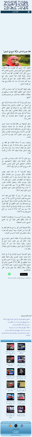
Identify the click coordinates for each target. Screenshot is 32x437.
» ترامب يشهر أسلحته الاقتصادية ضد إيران (21, 325)
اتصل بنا (16, 432)
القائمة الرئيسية (15, 12)
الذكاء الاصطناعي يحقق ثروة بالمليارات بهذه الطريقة (10, 416)
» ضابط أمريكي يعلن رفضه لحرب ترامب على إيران (19, 327)
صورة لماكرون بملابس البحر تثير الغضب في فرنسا (10, 403)
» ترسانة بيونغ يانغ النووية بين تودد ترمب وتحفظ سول (19, 322)
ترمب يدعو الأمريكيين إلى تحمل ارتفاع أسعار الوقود (10, 353)
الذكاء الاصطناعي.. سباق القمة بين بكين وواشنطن (21, 365)
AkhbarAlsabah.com (16, 435)
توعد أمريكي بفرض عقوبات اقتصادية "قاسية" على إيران (21, 403)
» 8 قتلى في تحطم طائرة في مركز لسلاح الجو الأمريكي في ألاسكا (16, 319)
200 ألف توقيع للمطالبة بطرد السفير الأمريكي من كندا (21, 378)
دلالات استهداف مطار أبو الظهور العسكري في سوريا (21, 390)
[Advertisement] (16, 30)
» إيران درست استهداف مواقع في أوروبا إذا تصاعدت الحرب (17, 330)
